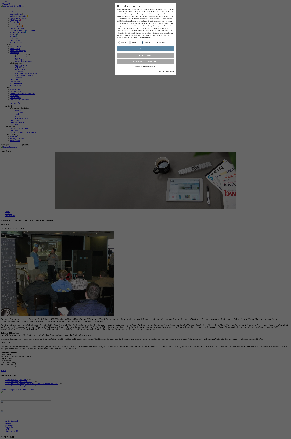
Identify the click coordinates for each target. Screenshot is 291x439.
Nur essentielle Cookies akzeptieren (145, 61)
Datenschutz (170, 71)
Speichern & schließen (145, 55)
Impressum (161, 71)
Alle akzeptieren (145, 49)
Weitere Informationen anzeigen (145, 66)
